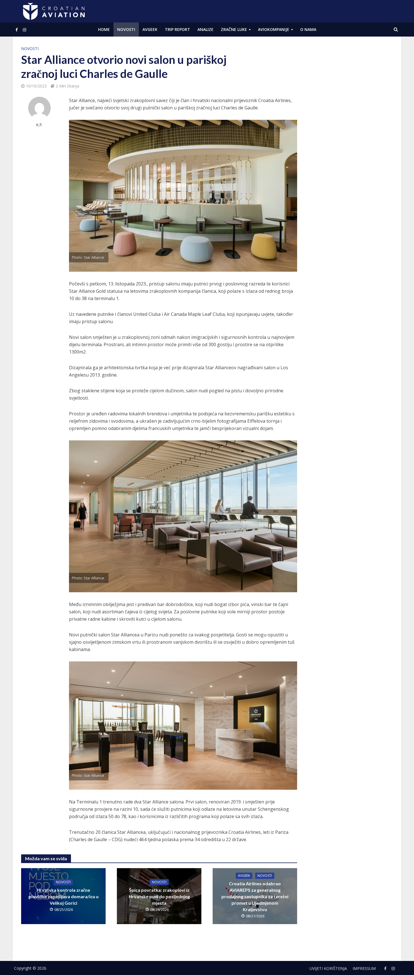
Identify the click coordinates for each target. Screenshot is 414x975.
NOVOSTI (126, 29)
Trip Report (177, 29)
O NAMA (308, 29)
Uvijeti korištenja (328, 968)
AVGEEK (150, 29)
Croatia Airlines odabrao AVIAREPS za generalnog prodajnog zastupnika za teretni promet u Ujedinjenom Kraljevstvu (254, 896)
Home (104, 29)
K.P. (39, 124)
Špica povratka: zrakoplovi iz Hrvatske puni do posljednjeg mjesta (159, 896)
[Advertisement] (350, 129)
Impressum (364, 968)
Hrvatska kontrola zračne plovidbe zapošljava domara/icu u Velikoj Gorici (63, 896)
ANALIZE (205, 29)
